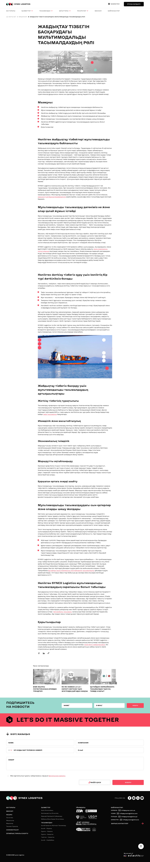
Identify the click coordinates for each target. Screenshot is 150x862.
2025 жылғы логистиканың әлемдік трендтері (45, 689)
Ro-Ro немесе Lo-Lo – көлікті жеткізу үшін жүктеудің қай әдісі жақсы (75, 689)
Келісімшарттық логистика (49, 813)
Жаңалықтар (10, 820)
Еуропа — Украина (47, 831)
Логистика (9, 817)
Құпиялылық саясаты (57, 776)
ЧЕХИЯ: (113, 813)
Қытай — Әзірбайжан (47, 840)
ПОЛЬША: (114, 816)
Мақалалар (9, 823)
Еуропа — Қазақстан (47, 834)
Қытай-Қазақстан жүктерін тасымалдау (53, 825)
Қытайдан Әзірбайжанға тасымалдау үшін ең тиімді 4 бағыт (102, 689)
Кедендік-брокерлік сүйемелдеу (51, 816)
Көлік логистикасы (47, 810)
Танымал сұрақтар (12, 826)
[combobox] (9, 750)
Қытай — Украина (46, 828)
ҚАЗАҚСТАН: (115, 819)
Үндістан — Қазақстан (47, 837)
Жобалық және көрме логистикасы (52, 819)
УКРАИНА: (114, 810)
